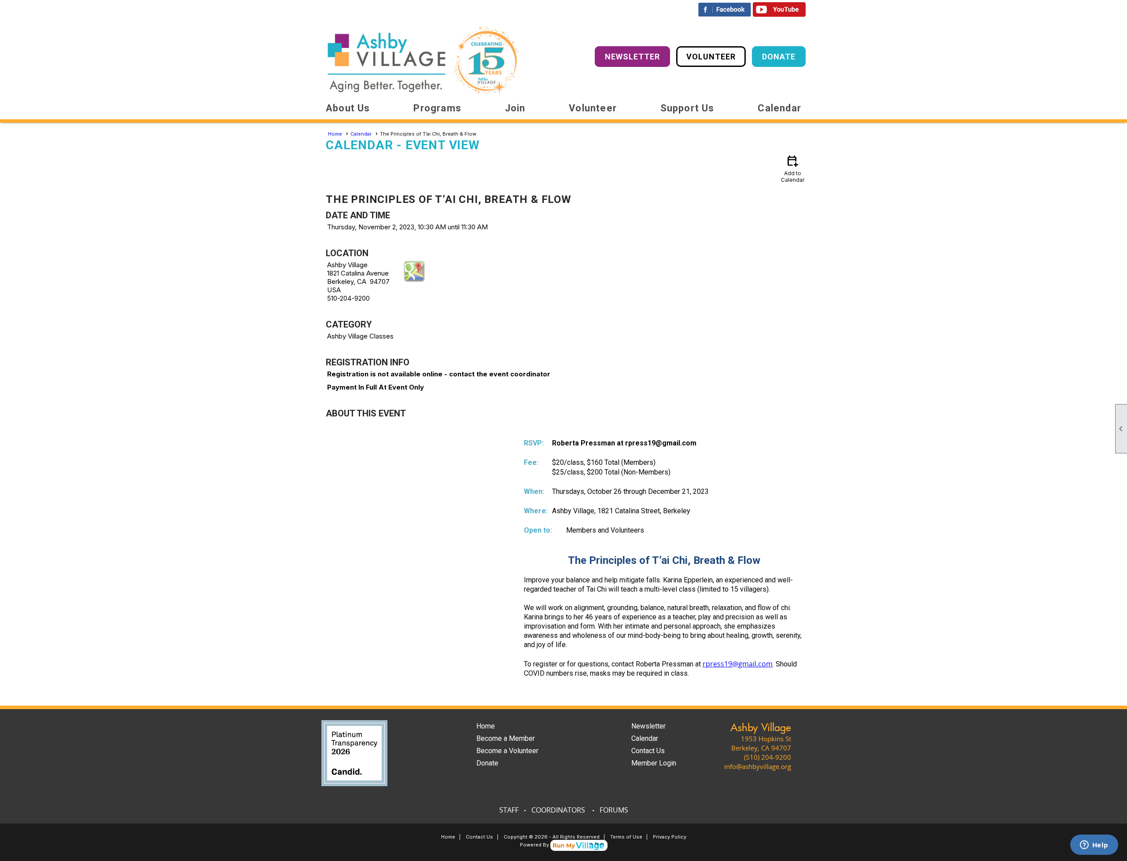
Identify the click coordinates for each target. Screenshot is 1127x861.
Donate (487, 763)
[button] (348, 108)
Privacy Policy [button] (669, 837)
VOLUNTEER (711, 56)
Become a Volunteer (507, 751)
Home (335, 134)
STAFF (509, 810)
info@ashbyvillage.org (757, 766)
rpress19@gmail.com (738, 664)
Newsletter (648, 726)
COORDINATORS (558, 810)
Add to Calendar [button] (792, 168)
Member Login (653, 763)
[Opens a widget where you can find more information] (1094, 846)
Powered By (535, 845)
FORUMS (614, 810)
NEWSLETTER (632, 56)
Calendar (779, 108)
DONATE (779, 56)
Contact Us (648, 751)
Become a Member (505, 738)
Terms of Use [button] (626, 837)
